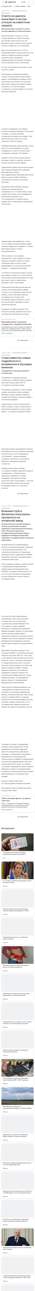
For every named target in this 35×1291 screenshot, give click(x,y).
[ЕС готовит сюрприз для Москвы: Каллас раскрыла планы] (17, 875)
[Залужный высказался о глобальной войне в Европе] (17, 931)
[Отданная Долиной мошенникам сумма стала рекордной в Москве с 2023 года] (17, 1270)
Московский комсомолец (19, 10)
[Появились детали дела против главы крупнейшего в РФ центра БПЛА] (17, 987)
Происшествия (5, 13)
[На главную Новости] (11, 2)
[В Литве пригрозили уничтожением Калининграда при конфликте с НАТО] (17, 903)
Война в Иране (20, 6)
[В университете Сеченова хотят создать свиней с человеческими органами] (17, 1016)
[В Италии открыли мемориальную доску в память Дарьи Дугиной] (17, 1157)
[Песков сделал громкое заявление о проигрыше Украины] (17, 1044)
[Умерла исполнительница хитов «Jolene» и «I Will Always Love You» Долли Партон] (17, 1185)
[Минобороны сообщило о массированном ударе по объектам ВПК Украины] (17, 1100)
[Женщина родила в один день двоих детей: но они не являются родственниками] (17, 959)
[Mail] (6, 2)
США (24, 550)
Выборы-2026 (7, 6)
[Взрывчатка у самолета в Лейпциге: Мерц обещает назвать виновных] (17, 1128)
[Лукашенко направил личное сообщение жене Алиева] (17, 1241)
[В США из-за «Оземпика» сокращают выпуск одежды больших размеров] (17, 1213)
